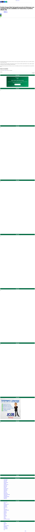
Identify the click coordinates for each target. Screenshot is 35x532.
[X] (17, 15)
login (5, 70)
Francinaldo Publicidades (6, 496)
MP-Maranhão (5, 526)
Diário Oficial (5, 523)
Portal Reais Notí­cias (6, 484)
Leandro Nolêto (5, 480)
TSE (4, 529)
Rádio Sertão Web (6, 493)
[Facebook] (17, 13)
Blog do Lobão (5, 492)
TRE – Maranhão (6, 527)
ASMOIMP (5, 483)
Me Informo (5, 487)
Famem (4, 524)
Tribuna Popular (5, 495)
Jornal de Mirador (6, 479)
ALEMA (5, 522)
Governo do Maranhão (6, 525)
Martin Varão (5, 491)
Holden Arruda (5, 486)
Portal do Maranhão (6, 482)
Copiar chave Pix (17, 84)
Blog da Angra (5, 485)
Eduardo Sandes (5, 489)
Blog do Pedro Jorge (6, 488)
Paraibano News (5, 490)
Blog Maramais (5, 497)
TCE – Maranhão (6, 528)
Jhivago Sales (5, 481)
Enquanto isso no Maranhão (7, 494)
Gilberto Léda (5, 498)
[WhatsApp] (17, 16)
